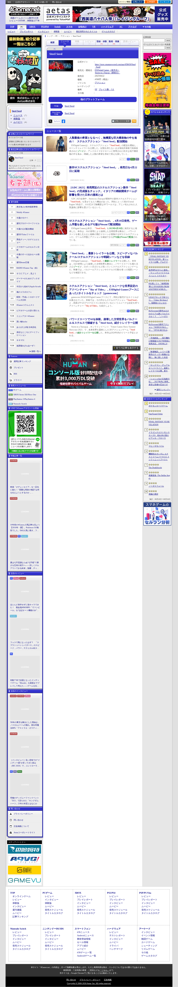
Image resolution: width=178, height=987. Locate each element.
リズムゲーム (148, 949)
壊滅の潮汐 (153, 494)
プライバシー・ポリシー (89, 980)
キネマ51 (20, 340)
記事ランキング (20, 916)
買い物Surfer (22, 322)
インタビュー (43, 31)
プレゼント (18, 367)
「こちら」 (104, 970)
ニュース (17, 115)
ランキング (164, 2)
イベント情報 (148, 935)
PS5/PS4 (45, 26)
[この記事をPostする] (50, 121)
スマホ (69, 26)
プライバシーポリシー (23, 814)
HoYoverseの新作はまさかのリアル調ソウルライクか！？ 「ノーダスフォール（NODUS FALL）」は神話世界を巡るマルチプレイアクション (159, 314)
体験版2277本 (33, 20)
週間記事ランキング (22, 361)
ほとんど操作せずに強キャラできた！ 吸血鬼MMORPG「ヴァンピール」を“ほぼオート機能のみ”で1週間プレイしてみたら (25, 608)
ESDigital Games (102, 70)
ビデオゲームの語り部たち (28, 310)
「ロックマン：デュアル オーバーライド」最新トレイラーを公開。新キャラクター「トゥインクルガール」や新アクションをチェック (159, 368)
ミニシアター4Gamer (25, 316)
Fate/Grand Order (156, 414)
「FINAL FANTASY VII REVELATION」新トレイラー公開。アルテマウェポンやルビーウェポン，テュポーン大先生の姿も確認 (159, 259)
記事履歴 (151, 2)
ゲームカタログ (108, 31)
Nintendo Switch (20, 404)
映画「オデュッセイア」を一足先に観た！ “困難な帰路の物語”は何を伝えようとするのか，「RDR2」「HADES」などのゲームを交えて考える (24, 490)
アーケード (144, 928)
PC (22, 27)
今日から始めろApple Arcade (29, 286)
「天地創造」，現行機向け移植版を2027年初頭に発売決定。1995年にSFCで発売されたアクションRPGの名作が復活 (159, 341)
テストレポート (117, 935)
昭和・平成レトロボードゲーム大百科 (28, 298)
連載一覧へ (36, 351)
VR (93, 26)
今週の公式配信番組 (25, 229)
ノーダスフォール (156, 486)
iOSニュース (83, 932)
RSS (9, 2)
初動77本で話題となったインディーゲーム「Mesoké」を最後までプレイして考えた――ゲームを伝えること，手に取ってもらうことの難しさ (24, 683)
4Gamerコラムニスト (25, 305)
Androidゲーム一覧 (86, 955)
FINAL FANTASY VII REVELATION (159, 423)
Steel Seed (19, 158)
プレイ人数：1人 (106, 89)
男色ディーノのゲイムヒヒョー (28, 240)
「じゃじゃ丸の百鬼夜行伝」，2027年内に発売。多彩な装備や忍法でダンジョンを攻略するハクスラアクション (159, 382)
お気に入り (138, 2)
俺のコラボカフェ (24, 292)
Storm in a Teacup (102, 73)
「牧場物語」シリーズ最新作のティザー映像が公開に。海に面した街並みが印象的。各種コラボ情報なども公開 (159, 355)
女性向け (82, 26)
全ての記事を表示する (127, 348)
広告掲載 (108, 980)
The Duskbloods (155, 467)
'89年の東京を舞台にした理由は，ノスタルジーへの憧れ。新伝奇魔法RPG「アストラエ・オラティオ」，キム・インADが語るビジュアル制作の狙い (25, 725)
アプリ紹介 (82, 945)
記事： (33, 160)
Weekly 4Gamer (23, 212)
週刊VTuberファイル (25, 234)
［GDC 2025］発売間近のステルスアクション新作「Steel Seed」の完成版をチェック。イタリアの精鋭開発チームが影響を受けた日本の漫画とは (103, 191)
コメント (57, 121)
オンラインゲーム (22, 896)
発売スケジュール (54, 910)
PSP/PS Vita (145, 893)
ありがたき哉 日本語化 (26, 327)
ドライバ (17, 380)
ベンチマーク (116, 949)
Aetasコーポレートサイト (24, 832)
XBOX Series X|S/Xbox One (24, 395)
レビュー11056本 (17, 20)
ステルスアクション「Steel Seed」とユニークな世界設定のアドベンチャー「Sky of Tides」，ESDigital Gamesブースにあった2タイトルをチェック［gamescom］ (104, 290)
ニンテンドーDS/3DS (53, 928)
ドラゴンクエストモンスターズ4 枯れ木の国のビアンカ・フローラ (159, 435)
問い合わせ (57, 2)
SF (96, 89)
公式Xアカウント (22, 2)
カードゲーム (148, 942)
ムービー (68, 31)
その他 (144, 952)
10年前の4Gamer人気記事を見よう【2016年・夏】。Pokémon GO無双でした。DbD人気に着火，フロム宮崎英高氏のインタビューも (25, 528)
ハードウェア (107, 26)
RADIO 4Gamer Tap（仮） (28, 268)
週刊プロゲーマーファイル (28, 223)
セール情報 (82, 942)
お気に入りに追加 (122, 121)
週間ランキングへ (163, 390)
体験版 (56, 31)
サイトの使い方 (41, 2)
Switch (57, 26)
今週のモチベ (22, 218)
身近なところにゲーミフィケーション (28, 333)
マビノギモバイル (156, 446)
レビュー (11, 31)
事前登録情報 (84, 939)
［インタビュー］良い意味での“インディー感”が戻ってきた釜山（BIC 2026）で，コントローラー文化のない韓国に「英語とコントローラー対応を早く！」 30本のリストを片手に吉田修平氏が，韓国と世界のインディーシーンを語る (25, 763)
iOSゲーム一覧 (84, 952)
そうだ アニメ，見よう (26, 273)
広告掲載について (21, 826)
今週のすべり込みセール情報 (28, 255)
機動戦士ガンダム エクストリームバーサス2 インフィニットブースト (159, 457)
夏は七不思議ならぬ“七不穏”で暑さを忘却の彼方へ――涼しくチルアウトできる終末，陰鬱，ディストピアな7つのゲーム (24, 565)
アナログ (132, 26)
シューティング (149, 945)
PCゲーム (17, 390)
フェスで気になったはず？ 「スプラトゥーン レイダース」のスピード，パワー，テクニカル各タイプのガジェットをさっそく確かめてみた (24, 645)
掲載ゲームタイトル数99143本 (24, 18)
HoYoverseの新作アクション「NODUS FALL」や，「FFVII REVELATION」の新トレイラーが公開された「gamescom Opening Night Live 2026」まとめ (159, 327)
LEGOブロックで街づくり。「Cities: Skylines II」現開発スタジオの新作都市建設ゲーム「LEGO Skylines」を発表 (159, 300)
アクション (100, 82)
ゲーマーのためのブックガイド (28, 279)
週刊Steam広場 (23, 262)
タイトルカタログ (54, 913)
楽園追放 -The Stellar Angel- (159, 476)
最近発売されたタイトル (86, 31)
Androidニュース (85, 935)
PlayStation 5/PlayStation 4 (24, 399)
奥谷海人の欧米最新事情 (27, 207)
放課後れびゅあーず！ (26, 346)
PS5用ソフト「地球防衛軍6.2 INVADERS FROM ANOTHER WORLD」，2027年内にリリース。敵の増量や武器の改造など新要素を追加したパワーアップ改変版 (159, 286)
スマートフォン (83, 928)
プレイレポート (26, 31)
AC (121, 26)
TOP (12, 26)
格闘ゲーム (147, 939)
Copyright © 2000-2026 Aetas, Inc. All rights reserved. (89, 983)
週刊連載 (17, 910)
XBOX (32, 26)
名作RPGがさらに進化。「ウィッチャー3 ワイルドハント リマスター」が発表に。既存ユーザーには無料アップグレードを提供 (159, 273)
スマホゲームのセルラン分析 (28, 248)
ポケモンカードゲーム (158, 406)
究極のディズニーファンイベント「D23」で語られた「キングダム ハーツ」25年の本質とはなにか (24, 801)
